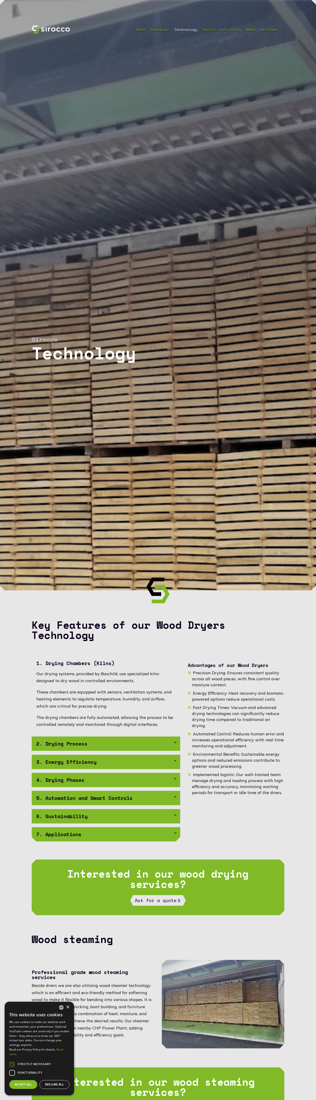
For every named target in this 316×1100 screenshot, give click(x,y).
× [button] (67, 1007)
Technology (185, 30)
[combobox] (61, 1007)
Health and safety (222, 30)
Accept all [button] (23, 1084)
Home (141, 30)
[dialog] (39, 1048)
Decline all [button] (54, 1084)
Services (160, 30)
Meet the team (262, 30)
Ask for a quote (156, 900)
